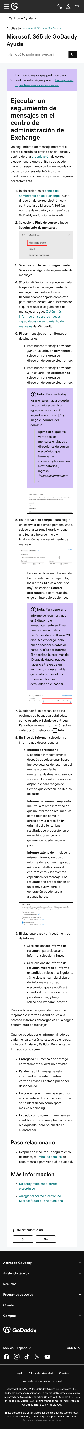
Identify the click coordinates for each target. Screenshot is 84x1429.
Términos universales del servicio (42, 1420)
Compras (9, 1315)
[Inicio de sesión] (68, 6)
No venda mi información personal (42, 1381)
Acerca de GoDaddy (17, 1262)
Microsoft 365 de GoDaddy (42, 28)
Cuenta (8, 1305)
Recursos (9, 1283)
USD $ (71, 1347)
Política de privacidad (40, 1373)
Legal (18, 1373)
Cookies (64, 1373)
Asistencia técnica (16, 1273)
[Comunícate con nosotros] (60, 6)
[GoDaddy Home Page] (20, 1330)
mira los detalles (50, 1156)
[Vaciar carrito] (77, 6)
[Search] (73, 54)
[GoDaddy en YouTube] (47, 1358)
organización (41, 156)
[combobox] (37, 54)
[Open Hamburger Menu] (5, 6)
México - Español (15, 1347)
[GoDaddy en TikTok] (27, 1358)
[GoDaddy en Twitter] (37, 1358)
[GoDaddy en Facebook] (6, 1358)
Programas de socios (18, 1294)
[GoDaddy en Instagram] (16, 1358)
